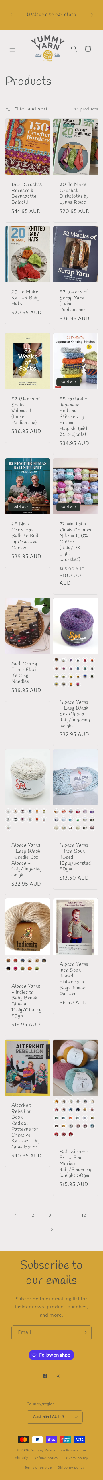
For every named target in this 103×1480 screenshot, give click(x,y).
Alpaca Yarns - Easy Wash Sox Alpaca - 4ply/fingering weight (75, 714)
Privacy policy (76, 1458)
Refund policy (46, 1458)
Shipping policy (71, 1467)
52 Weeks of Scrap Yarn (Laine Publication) (74, 301)
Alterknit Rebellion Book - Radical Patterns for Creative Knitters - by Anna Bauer (25, 1126)
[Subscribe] (84, 1332)
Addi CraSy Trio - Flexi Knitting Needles (24, 673)
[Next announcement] (92, 15)
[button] (12, 49)
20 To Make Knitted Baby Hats (25, 298)
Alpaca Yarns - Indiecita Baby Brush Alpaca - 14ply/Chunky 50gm (26, 1001)
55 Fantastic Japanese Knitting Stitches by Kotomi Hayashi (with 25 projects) (74, 417)
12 (84, 1215)
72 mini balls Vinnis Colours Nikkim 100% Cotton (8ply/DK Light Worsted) (75, 542)
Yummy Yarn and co (48, 1450)
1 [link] (16, 1215)
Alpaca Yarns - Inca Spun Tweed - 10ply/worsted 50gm (75, 857)
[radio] (56, 660)
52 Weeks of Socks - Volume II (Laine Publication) (25, 411)
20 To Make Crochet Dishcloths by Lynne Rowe (74, 194)
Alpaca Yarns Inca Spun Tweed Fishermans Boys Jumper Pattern (74, 979)
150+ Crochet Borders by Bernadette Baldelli (26, 194)
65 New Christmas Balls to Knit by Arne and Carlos (25, 536)
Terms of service (38, 1467)
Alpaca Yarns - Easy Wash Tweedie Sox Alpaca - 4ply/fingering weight (26, 860)
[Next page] (51, 1229)
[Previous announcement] (11, 15)
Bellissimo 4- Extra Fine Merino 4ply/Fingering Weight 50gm (76, 1164)
